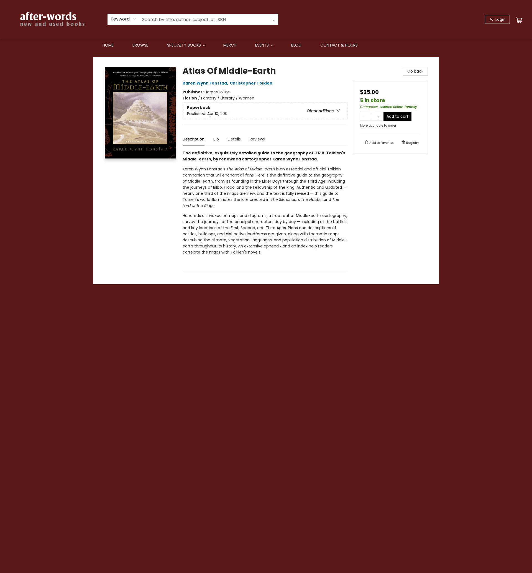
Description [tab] (193, 139)
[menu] (266, 45)
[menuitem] (108, 45)
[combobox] (123, 19)
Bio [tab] (216, 139)
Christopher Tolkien (251, 83)
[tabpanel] (265, 211)
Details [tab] (234, 139)
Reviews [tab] (257, 139)
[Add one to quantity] (378, 116)
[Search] (272, 19)
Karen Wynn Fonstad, (206, 83)
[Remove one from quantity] (363, 116)
